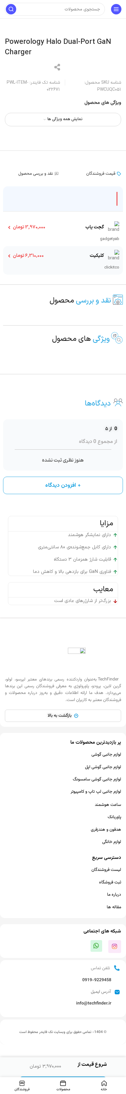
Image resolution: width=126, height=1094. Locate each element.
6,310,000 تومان (28, 255)
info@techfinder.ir (93, 1003)
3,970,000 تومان (29, 227)
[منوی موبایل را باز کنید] (116, 9)
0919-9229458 (96, 980)
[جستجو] (11, 9)
